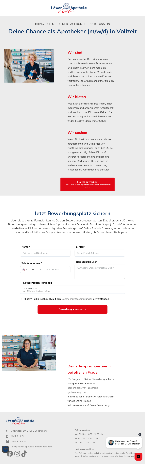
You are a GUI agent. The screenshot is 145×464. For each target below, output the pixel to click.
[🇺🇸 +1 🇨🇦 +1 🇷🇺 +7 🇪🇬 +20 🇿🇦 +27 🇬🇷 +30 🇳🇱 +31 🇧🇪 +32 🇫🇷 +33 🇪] (45, 269)
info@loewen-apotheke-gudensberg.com (31, 446)
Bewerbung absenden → (72, 309)
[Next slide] (48, 66)
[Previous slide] (9, 66)
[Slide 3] (31, 78)
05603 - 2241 (18, 436)
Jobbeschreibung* (86, 262)
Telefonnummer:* (32, 263)
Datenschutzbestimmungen (76, 299)
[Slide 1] (27, 78)
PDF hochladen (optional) (37, 282)
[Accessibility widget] (5, 449)
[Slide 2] (29, 78)
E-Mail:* (80, 246)
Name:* (26, 246)
